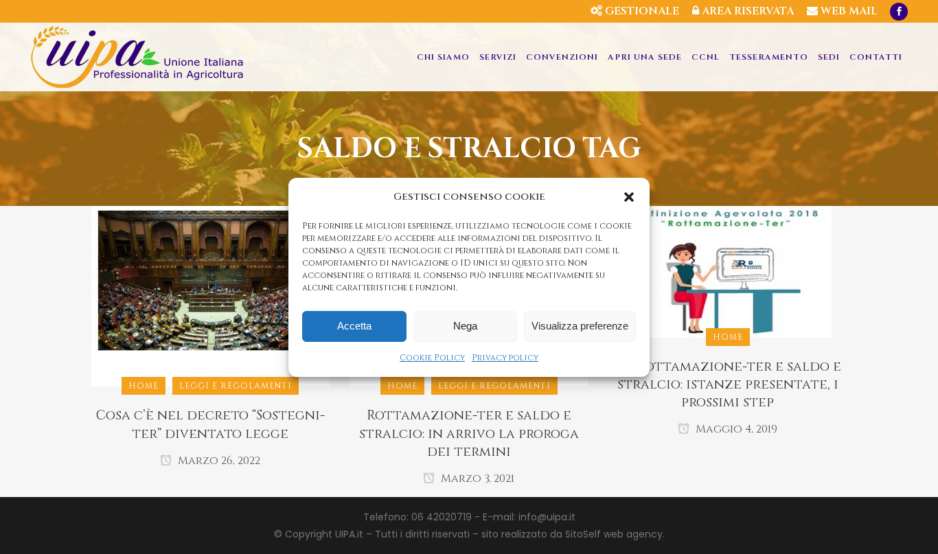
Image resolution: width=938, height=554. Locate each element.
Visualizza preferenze (579, 326)
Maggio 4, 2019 (735, 429)
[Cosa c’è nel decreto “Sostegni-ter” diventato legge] (210, 295)
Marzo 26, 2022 (217, 460)
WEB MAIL (848, 11)
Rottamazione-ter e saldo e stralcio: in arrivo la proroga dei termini (469, 433)
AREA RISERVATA (746, 11)
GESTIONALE (640, 11)
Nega (465, 326)
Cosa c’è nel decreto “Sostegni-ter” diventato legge (210, 424)
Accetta (354, 326)
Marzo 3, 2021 (476, 478)
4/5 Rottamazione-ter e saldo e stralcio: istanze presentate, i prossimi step (727, 384)
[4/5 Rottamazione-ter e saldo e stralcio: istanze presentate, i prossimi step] (728, 271)
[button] (629, 197)
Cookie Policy (432, 357)
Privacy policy (505, 357)
